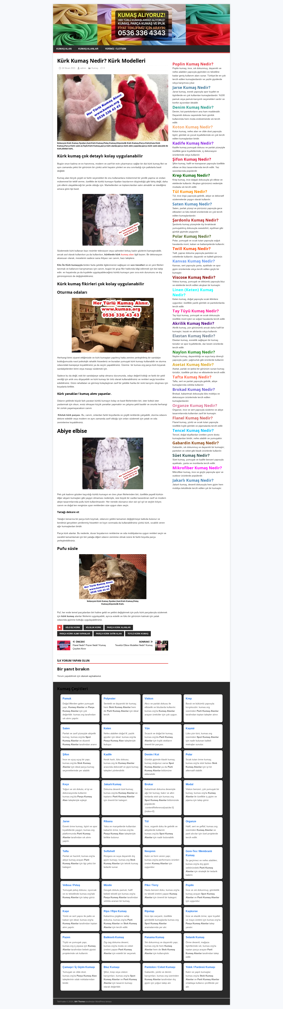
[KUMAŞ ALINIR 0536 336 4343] (141, 43)
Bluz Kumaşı (111, 967)
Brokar (149, 784)
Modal (189, 784)
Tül (147, 821)
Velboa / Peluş (71, 885)
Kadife (108, 754)
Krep (189, 698)
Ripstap (149, 911)
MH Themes (80, 1001)
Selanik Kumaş (195, 937)
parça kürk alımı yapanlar (75, 634)
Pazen (66, 937)
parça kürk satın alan (109, 634)
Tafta (66, 851)
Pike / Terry (151, 885)
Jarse (66, 821)
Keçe (66, 784)
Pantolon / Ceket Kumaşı (160, 967)
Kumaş (95, 68)
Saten (66, 728)
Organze (191, 821)
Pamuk (67, 698)
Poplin (190, 885)
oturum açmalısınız (91, 676)
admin (83, 68)
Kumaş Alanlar (88, 48)
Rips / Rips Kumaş (115, 911)
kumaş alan (127, 254)
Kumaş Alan (64, 48)
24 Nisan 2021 (68, 68)
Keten (107, 728)
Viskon (149, 698)
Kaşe (66, 911)
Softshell (109, 851)
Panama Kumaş (154, 937)
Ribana (108, 821)
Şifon (66, 754)
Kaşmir (190, 728)
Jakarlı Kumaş (112, 784)
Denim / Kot (152, 754)
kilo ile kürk (73, 627)
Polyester (109, 698)
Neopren (150, 851)
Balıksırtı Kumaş (114, 937)
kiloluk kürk (93, 627)
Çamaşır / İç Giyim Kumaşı (79, 967)
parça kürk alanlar (119, 627)
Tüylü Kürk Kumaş (138, 634)
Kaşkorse (192, 911)
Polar (189, 754)
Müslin (108, 885)
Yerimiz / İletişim (115, 48)
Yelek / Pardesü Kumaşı (200, 967)
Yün (147, 728)
